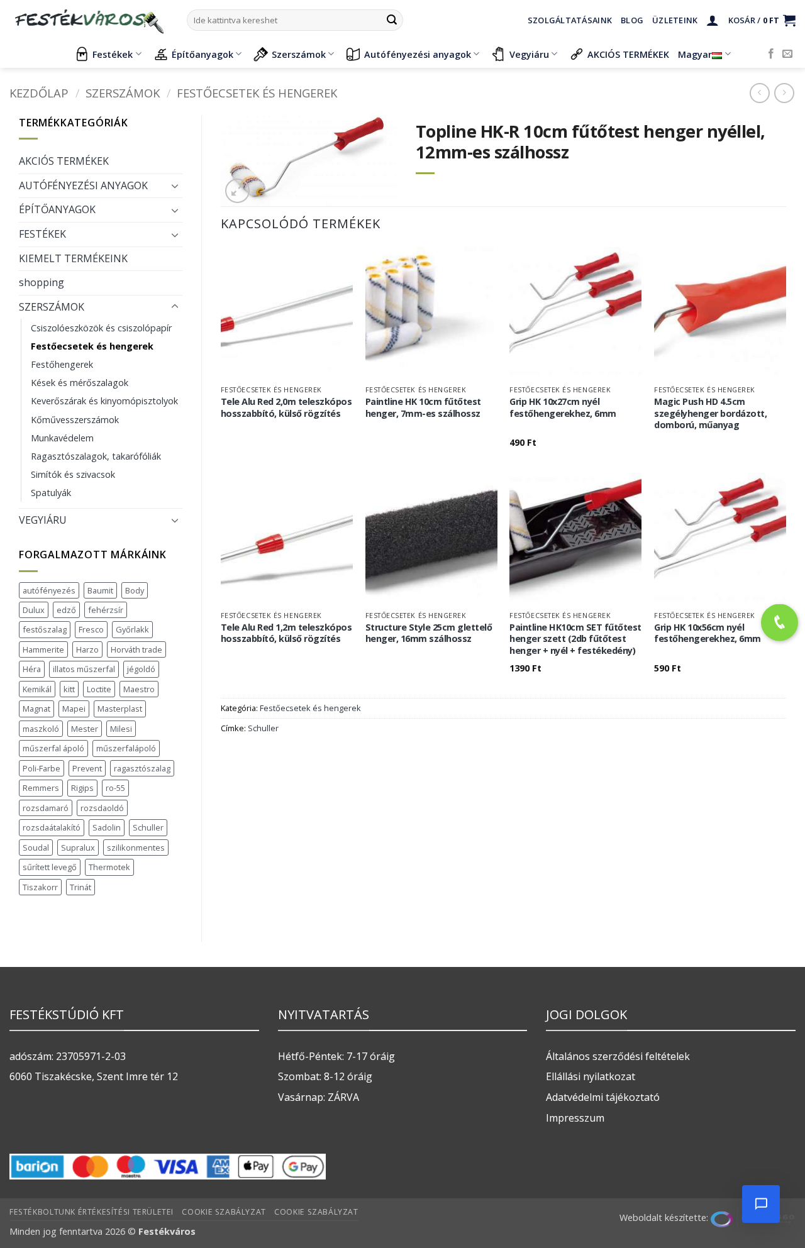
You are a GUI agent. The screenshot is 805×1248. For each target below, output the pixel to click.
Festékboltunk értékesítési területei (91, 1212)
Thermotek (109, 867)
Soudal (36, 847)
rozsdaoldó (102, 808)
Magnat (36, 708)
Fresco (91, 629)
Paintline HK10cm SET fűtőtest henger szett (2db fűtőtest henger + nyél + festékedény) (575, 639)
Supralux (78, 847)
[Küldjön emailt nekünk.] (787, 54)
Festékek (112, 54)
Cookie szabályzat (223, 1212)
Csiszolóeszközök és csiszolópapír (101, 328)
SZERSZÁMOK (123, 93)
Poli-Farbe (41, 768)
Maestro (139, 689)
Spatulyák (51, 493)
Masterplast (119, 708)
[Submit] (391, 20)
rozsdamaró (46, 808)
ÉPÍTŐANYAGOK (57, 209)
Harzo (87, 649)
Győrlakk (132, 629)
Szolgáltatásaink (570, 20)
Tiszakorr (40, 887)
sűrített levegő (50, 867)
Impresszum (575, 1118)
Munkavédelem (62, 438)
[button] (712, 20)
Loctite (99, 689)
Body (134, 590)
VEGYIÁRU (43, 520)
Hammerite (43, 649)
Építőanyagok (202, 54)
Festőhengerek (62, 364)
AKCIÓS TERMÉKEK (628, 54)
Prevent (87, 768)
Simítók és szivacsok (73, 474)
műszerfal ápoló (53, 748)
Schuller (148, 827)
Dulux (34, 610)
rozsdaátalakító (51, 827)
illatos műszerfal (84, 669)
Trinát (80, 887)
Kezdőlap (39, 93)
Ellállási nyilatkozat (590, 1076)
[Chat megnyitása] (761, 1204)
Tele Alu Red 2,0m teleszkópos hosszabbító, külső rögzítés (286, 407)
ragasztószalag (142, 768)
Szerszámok (299, 54)
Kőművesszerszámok (75, 420)
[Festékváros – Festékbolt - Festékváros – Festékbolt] (88, 20)
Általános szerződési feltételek (618, 1056)
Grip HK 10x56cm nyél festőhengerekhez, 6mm (707, 633)
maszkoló (41, 728)
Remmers (41, 787)
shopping (41, 282)
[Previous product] (784, 92)
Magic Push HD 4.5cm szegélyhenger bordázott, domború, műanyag (710, 413)
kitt (69, 689)
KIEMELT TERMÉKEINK (73, 258)
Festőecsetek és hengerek (257, 93)
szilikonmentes (136, 847)
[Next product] (759, 92)
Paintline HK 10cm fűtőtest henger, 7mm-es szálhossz (423, 407)
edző (66, 610)
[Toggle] (174, 185)
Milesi (121, 728)
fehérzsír (105, 610)
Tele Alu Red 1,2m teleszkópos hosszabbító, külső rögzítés (286, 633)
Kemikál (37, 689)
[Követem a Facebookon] (771, 54)
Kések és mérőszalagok (79, 383)
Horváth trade (136, 649)
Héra (32, 669)
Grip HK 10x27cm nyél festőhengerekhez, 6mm (562, 407)
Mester (84, 728)
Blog (632, 20)
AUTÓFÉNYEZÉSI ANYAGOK (83, 185)
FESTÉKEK (42, 234)
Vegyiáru (529, 54)
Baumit (100, 590)
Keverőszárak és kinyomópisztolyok (104, 401)
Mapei (74, 708)
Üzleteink (674, 20)
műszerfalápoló (126, 748)
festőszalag (45, 629)
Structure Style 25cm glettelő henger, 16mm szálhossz (428, 633)
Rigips (82, 787)
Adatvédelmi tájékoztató (603, 1097)
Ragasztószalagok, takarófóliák (96, 456)
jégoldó (141, 669)
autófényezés (49, 590)
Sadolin (106, 827)
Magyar (695, 54)
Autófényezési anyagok (417, 54)
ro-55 (115, 787)
